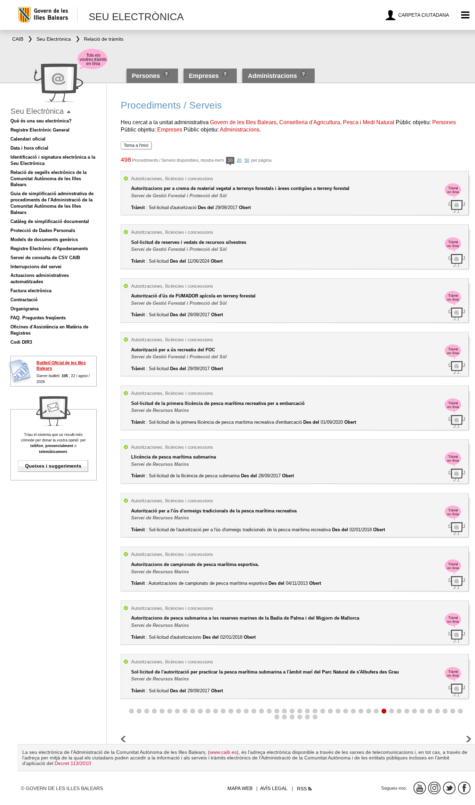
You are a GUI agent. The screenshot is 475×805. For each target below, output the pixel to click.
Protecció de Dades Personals (42, 230)
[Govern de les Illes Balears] (47, 15)
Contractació (24, 299)
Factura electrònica (30, 290)
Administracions (272, 75)
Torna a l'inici (136, 145)
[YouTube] (419, 788)
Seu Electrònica (37, 111)
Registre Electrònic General (40, 130)
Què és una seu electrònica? (41, 120)
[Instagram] (434, 788)
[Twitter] (449, 788)
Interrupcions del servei (36, 266)
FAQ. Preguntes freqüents (38, 317)
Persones (147, 75)
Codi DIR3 (21, 342)
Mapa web (239, 788)
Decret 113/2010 (73, 763)
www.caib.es (223, 752)
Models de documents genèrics (44, 239)
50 (246, 160)
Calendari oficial (28, 139)
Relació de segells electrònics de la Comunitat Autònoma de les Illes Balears (48, 179)
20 (239, 160)
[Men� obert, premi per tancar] (68, 112)
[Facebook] (464, 788)
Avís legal (274, 788)
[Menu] (465, 15)
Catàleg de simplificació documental (49, 221)
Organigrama (24, 308)
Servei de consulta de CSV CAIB (45, 257)
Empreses (204, 75)
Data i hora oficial (29, 148)
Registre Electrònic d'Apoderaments (49, 248)
